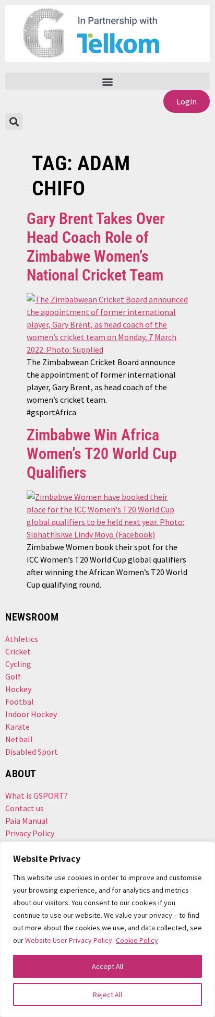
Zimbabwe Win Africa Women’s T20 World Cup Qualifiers (102, 454)
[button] (107, 81)
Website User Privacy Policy (68, 940)
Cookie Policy (137, 940)
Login (186, 101)
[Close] (199, 854)
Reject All (107, 994)
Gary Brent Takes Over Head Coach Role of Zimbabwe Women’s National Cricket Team (96, 246)
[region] (107, 929)
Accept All (107, 966)
